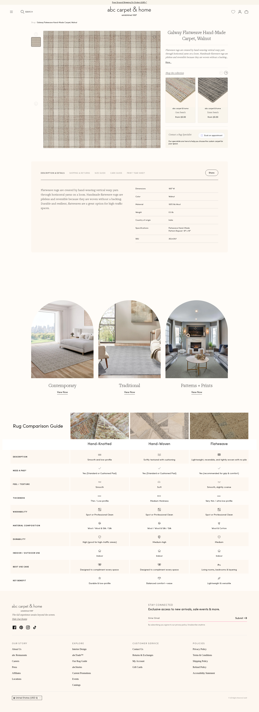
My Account (138, 661)
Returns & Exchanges (142, 655)
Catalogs (76, 685)
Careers (15, 661)
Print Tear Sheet (136, 173)
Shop (33, 22)
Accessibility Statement (204, 673)
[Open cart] (246, 12)
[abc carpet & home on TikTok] (35, 627)
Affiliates (16, 673)
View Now (62, 392)
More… (168, 62)
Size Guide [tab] (100, 173)
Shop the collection (174, 72)
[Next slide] (36, 103)
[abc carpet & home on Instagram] (28, 627)
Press (14, 667)
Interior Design (79, 649)
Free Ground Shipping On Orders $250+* (129, 2)
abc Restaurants (19, 655)
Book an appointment (213, 135)
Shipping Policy (200, 661)
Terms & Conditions (202, 655)
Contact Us (137, 649)
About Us (16, 649)
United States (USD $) (27, 697)
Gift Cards (137, 667)
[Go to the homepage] (129, 14)
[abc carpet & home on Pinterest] (21, 627)
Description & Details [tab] (53, 173)
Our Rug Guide (79, 661)
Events (75, 679)
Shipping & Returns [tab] (79, 173)
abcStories (77, 667)
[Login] (240, 12)
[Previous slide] (36, 34)
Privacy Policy (200, 649)
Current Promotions (81, 673)
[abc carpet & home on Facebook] (14, 627)
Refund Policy (199, 667)
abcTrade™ (77, 655)
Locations (16, 679)
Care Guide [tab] (116, 173)
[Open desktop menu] (11, 12)
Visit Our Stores (19, 618)
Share (211, 172)
